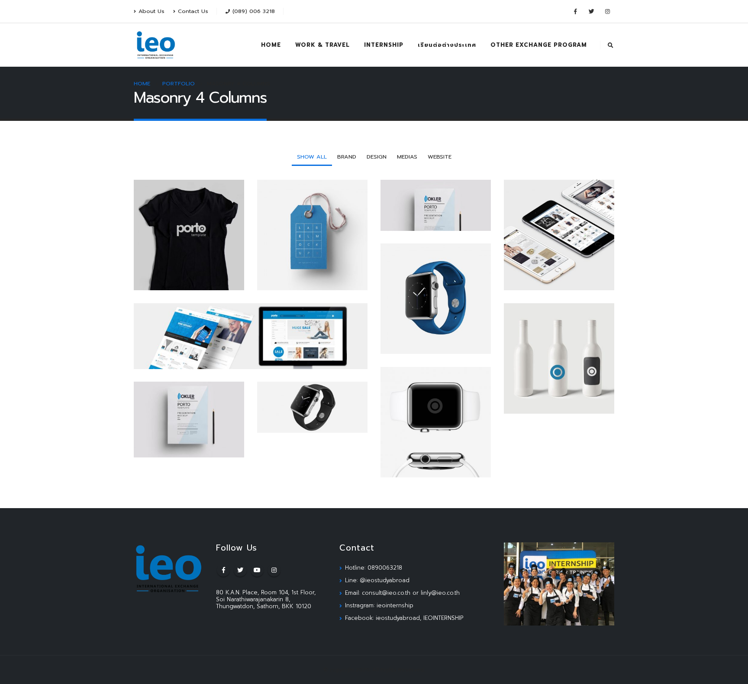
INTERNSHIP (383, 45)
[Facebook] (575, 11)
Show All (312, 156)
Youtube (257, 570)
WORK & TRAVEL (322, 45)
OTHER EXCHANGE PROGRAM (538, 45)
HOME (271, 45)
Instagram (274, 570)
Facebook (223, 570)
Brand (346, 156)
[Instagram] (607, 11)
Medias (407, 156)
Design (377, 156)
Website (439, 156)
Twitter (240, 570)
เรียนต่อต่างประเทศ (447, 45)
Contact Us (193, 11)
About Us (151, 11)
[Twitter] (591, 11)
